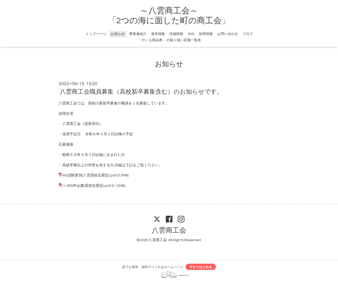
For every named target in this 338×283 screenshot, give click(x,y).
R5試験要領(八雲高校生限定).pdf (89, 175)
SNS (191, 34)
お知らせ (118, 34)
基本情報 (158, 34)
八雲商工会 (169, 230)
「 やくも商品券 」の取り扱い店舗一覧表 (169, 40)
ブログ (248, 34)
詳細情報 (176, 34)
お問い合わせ (227, 34)
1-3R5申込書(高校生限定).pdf (87, 186)
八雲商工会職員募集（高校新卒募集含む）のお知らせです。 (141, 92)
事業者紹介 (137, 34)
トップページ (96, 34)
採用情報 (206, 34)
